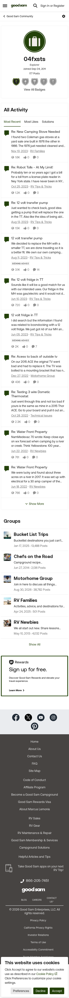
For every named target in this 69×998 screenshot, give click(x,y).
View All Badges (34, 89)
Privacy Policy (38, 920)
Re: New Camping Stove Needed (35, 132)
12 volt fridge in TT (24, 315)
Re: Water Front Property (29, 432)
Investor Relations (38, 935)
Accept (57, 991)
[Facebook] (15, 717)
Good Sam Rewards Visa (34, 801)
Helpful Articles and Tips (34, 856)
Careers (37, 900)
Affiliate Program (34, 787)
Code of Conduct (34, 780)
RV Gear (34, 825)
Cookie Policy (45, 974)
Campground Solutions (34, 847)
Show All (34, 644)
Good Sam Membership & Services (34, 840)
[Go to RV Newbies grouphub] (7, 623)
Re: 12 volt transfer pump (29, 203)
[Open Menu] (63, 16)
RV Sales (34, 818)
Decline (40, 991)
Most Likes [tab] (31, 121)
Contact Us (34, 756)
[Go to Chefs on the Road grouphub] (7, 557)
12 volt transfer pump (27, 238)
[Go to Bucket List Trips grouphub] (7, 535)
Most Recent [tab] (12, 121)
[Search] (35, 5)
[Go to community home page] (19, 5)
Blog (24, 900)
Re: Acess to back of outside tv (34, 356)
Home (34, 741)
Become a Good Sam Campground (34, 794)
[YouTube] (40, 717)
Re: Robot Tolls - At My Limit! (32, 167)
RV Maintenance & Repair (35, 833)
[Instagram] (53, 717)
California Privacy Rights (38, 927)
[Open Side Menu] (5, 5)
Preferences (21, 991)
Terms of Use (38, 942)
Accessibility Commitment (38, 949)
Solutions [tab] (48, 121)
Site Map (34, 770)
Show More (36, 503)
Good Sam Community (20, 16)
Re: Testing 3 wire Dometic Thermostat (30, 394)
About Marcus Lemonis (34, 809)
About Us (34, 749)
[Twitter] (28, 717)
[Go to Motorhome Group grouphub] (7, 579)
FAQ (34, 763)
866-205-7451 (37, 880)
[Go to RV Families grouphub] (7, 601)
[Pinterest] (34, 726)
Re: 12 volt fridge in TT (27, 279)
